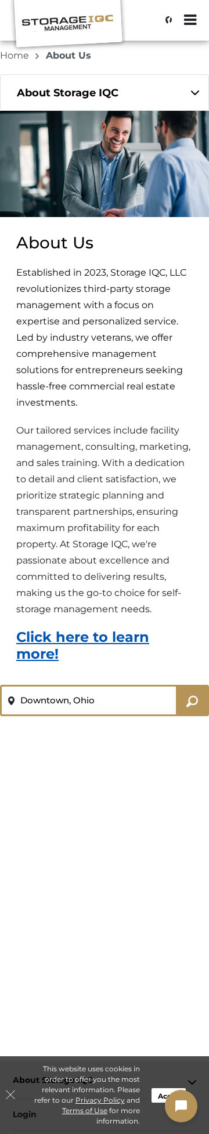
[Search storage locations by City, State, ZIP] (165, 20)
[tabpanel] (104, 92)
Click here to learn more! (82, 645)
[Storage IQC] (67, 26)
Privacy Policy (100, 1100)
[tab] (104, 92)
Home (15, 55)
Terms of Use (84, 1110)
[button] (181, 1106)
